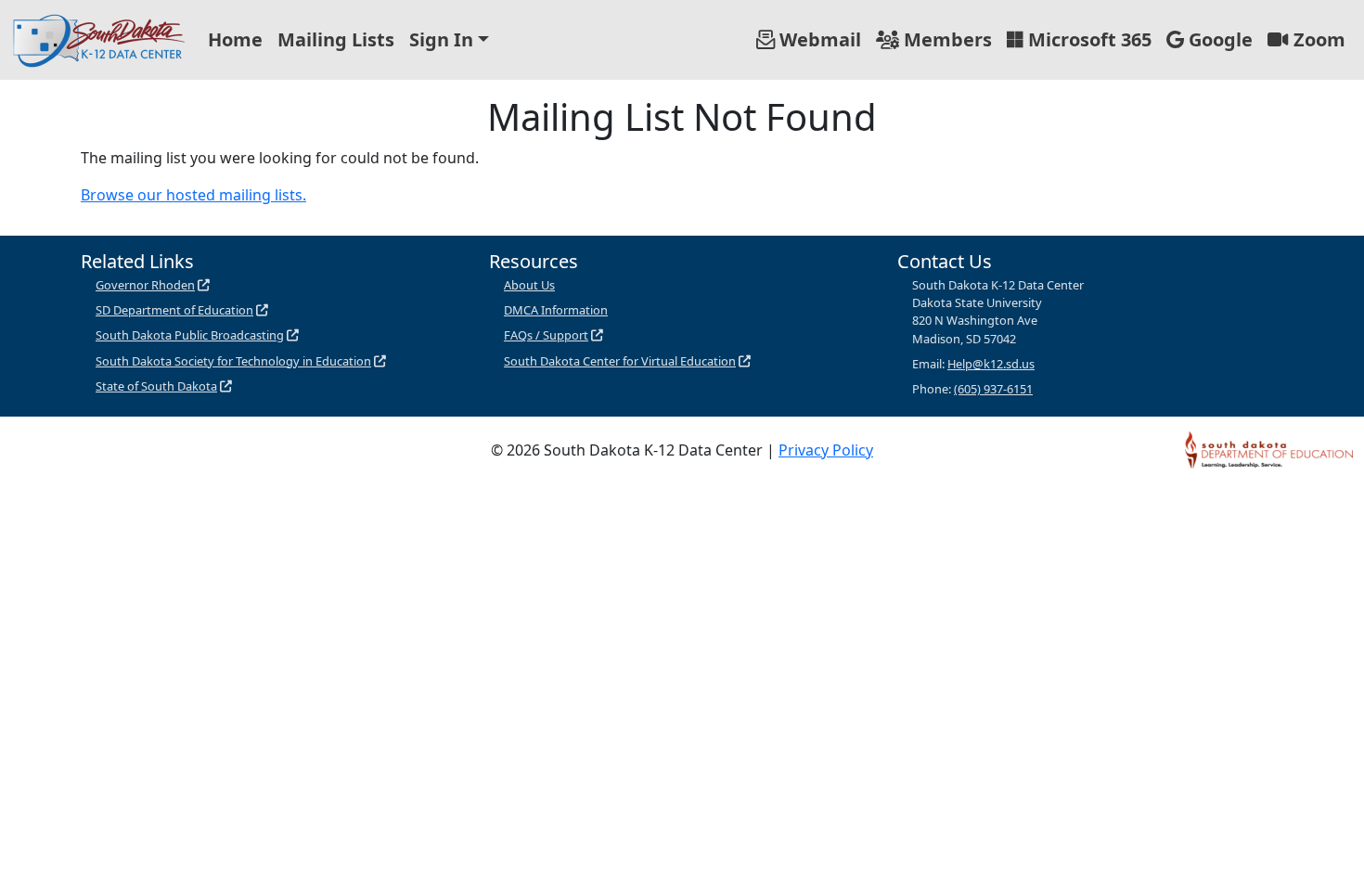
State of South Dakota (156, 386)
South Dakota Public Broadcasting (190, 335)
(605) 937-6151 (993, 388)
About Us (529, 284)
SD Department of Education (174, 310)
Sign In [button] (441, 39)
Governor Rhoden (145, 284)
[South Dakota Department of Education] (1269, 448)
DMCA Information (556, 310)
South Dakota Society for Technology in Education (233, 361)
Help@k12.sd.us (991, 363)
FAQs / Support (546, 335)
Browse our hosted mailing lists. (193, 195)
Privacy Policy (826, 450)
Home (235, 39)
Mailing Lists (335, 39)
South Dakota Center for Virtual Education (620, 361)
